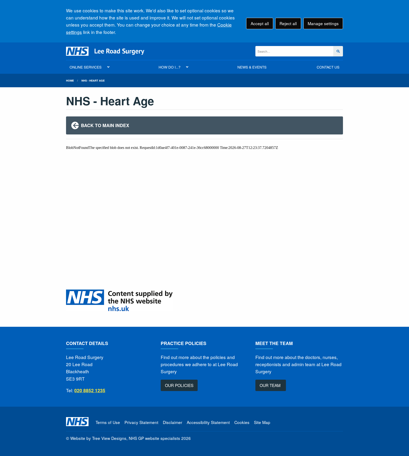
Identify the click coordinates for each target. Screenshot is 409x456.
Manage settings (323, 23)
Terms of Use (108, 422)
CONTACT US (328, 66)
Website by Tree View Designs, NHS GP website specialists (125, 438)
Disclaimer (172, 422)
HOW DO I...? (169, 66)
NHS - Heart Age (93, 80)
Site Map (262, 422)
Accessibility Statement (208, 422)
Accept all (260, 23)
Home (70, 80)
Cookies (241, 422)
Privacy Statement (141, 422)
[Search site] (338, 51)
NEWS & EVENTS (252, 66)
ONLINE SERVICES (86, 66)
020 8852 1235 (89, 390)
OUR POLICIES (179, 385)
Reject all (288, 23)
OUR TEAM (271, 385)
